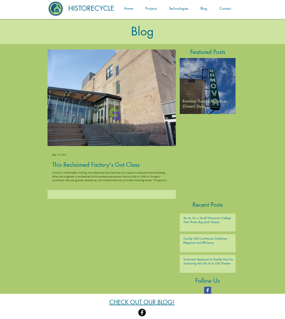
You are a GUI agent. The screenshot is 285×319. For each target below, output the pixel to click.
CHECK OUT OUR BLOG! (141, 302)
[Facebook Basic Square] (207, 290)
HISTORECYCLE (91, 8)
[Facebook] (142, 312)
